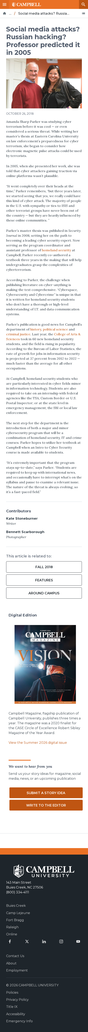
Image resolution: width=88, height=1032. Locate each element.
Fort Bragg (15, 920)
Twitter (27, 941)
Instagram (61, 941)
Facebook (10, 941)
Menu (4, 4)
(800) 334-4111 (17, 892)
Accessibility (15, 1014)
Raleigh (12, 927)
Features (44, 580)
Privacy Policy (17, 1000)
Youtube (78, 941)
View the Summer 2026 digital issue (38, 743)
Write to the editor (46, 805)
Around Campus (44, 593)
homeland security (56, 250)
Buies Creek (16, 906)
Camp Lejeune (18, 913)
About (11, 963)
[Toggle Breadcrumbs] (83, 13)
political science (55, 329)
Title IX (12, 1007)
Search (83, 4)
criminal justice (18, 334)
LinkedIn (44, 941)
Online (11, 934)
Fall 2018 (44, 567)
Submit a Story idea (46, 793)
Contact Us (15, 956)
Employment (17, 970)
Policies (12, 992)
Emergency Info (19, 1021)
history (35, 329)
